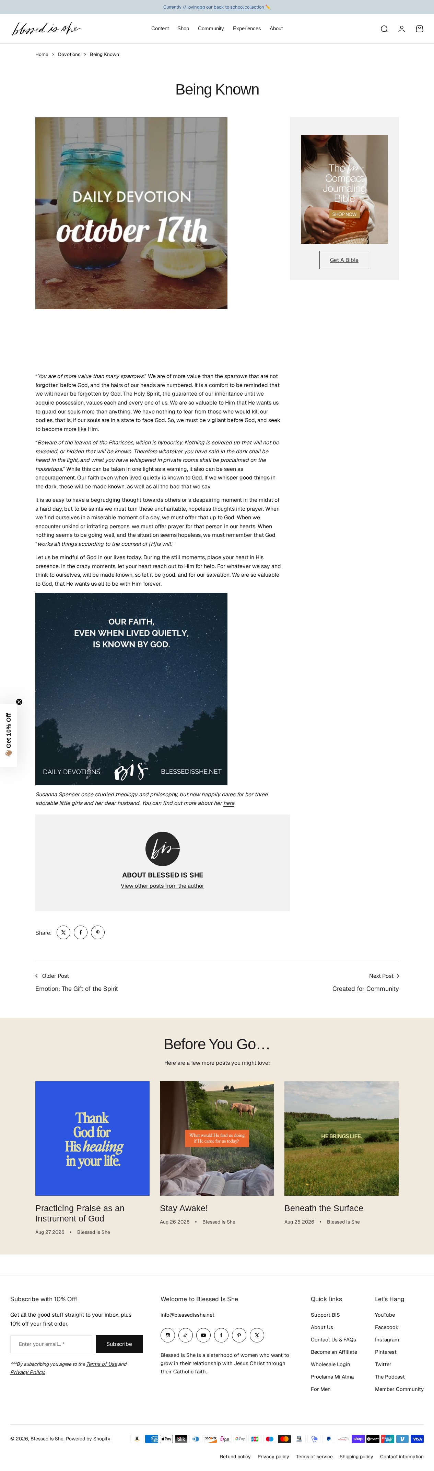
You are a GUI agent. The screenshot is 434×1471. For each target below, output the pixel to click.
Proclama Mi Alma (332, 1376)
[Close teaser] (19, 701)
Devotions (69, 54)
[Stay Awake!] (217, 1138)
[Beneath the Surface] (341, 1138)
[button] (8, 735)
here (228, 803)
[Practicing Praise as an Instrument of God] (92, 1138)
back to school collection (239, 7)
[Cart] (419, 28)
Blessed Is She (47, 1439)
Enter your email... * (41, 1344)
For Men (321, 1389)
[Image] (344, 189)
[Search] (383, 28)
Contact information (402, 1456)
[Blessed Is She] (46, 28)
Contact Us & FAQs (333, 1339)
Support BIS (325, 1315)
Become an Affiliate (334, 1352)
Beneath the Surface (323, 1208)
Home (41, 54)
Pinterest (386, 1352)
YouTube (385, 1315)
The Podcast (390, 1376)
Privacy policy (273, 1456)
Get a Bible (344, 260)
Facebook (387, 1327)
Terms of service (314, 1456)
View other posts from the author (162, 885)
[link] (63, 932)
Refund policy (235, 1456)
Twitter (383, 1364)
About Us (322, 1327)
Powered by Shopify (88, 1439)
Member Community (399, 1389)
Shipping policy (356, 1456)
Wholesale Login (330, 1364)
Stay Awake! (184, 1208)
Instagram (387, 1339)
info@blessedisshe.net (187, 1315)
